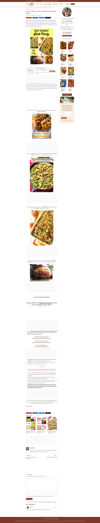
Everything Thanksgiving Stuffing (34, 207)
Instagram (49, 338)
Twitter (45, 338)
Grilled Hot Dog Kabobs (70, 51)
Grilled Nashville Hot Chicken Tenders (63, 51)
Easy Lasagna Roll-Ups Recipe (51, 456)
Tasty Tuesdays (32, 9)
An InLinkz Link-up (29, 406)
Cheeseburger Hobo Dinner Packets (71, 77)
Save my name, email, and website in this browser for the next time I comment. (40, 496)
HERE (33, 386)
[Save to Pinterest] (29, 17)
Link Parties (30, 7)
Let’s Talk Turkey (47, 260)
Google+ (41, 338)
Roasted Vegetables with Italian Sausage (70, 89)
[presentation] (63, 45)
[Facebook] (27, 1)
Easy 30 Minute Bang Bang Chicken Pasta (71, 64)
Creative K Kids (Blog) (44, 336)
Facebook (38, 338)
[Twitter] (33, 1)
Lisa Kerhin (28, 15)
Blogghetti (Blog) (43, 345)
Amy (31, 507)
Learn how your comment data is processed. (49, 501)
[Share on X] (48, 17)
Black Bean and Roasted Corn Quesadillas (31, 457)
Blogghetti (70, 19)
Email (44, 493)
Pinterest (34, 338)
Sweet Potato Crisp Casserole (49, 110)
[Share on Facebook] (35, 17)
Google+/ (42, 342)
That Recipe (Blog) (44, 341)
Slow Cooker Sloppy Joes (63, 77)
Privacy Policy (56, 518)
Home (27, 7)
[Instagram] (29, 1)
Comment (28, 479)
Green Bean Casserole (45, 153)
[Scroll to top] (98, 510)
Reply (56, 507)
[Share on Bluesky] (41, 17)
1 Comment (39, 15)
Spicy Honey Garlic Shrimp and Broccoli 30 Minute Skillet (63, 90)
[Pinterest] (31, 1)
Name (27, 493)
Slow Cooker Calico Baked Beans (63, 64)
